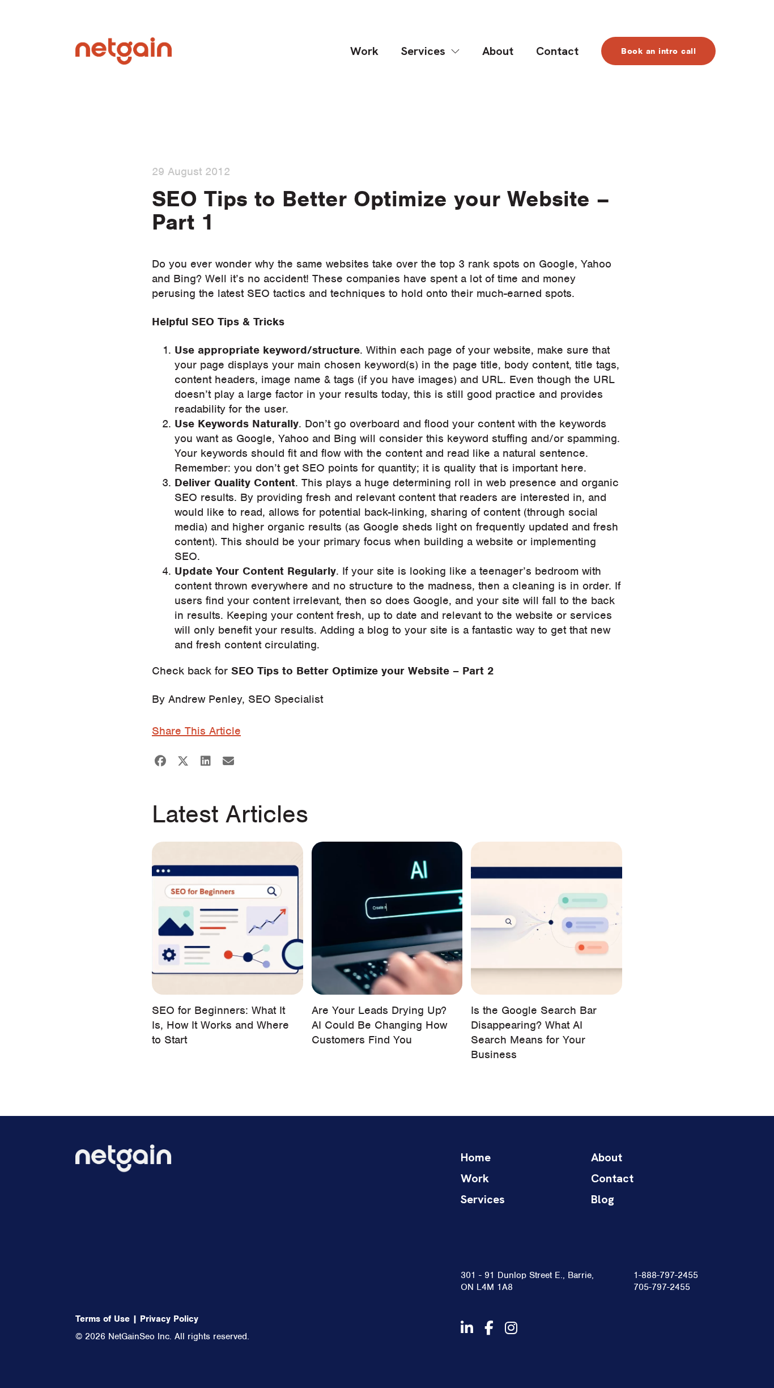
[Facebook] (160, 761)
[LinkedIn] (205, 761)
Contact (557, 51)
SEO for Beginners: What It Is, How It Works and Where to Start (220, 1025)
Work (364, 51)
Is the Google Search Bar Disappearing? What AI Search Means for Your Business (534, 1032)
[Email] (228, 761)
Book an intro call (658, 51)
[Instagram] (511, 1328)
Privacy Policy (169, 1319)
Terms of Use (102, 1319)
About (497, 51)
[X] (183, 761)
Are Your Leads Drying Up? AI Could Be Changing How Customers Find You (379, 1025)
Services (423, 51)
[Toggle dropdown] (455, 51)
